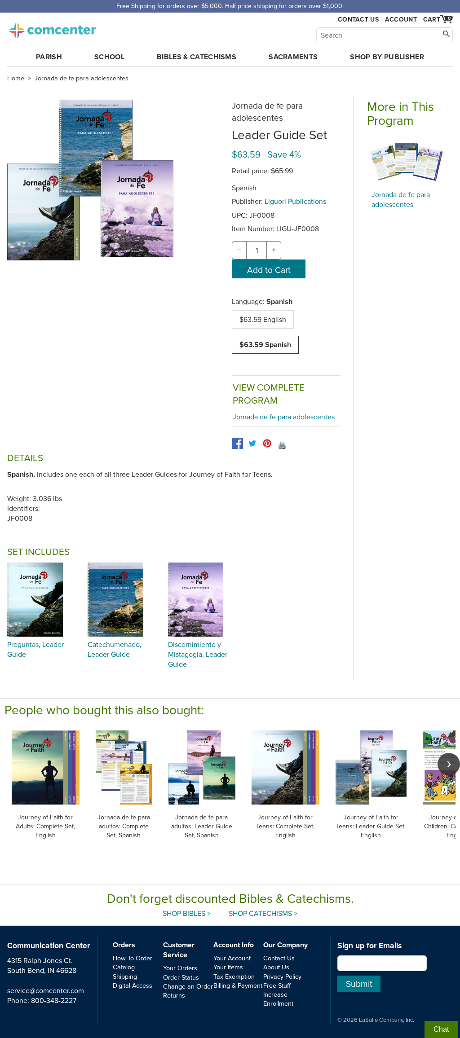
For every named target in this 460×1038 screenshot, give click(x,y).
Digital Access (132, 985)
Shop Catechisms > (263, 913)
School (109, 57)
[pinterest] (267, 443)
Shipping (125, 976)
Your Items (228, 967)
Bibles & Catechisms (196, 57)
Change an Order (188, 986)
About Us (276, 967)
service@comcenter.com (45, 990)
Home (15, 78)
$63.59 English (262, 319)
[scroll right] (449, 764)
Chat (441, 1029)
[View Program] (409, 162)
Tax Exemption (234, 976)
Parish (49, 57)
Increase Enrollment (278, 999)
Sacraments (293, 57)
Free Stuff (277, 985)
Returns (174, 995)
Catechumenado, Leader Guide (115, 649)
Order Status (181, 977)
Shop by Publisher (387, 57)
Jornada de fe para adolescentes (81, 78)
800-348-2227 (53, 1000)
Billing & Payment (237, 985)
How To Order (132, 958)
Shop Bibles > (187, 913)
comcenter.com (52, 28)
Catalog (124, 967)
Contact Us (358, 19)
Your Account (232, 958)
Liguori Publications (295, 201)
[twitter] (252, 443)
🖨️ (282, 445)
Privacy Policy (282, 976)
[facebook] (237, 443)
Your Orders (180, 967)
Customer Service (179, 950)
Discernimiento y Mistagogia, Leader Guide (197, 654)
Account (401, 19)
